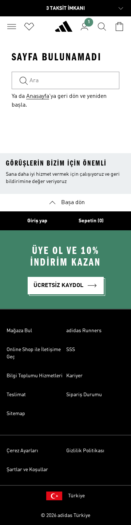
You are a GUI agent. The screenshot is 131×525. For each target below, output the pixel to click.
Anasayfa (37, 96)
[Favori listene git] (29, 26)
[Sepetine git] (119, 26)
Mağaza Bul (19, 330)
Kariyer (74, 375)
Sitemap (16, 413)
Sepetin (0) (91, 220)
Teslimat (16, 394)
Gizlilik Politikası (85, 450)
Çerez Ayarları (22, 450)
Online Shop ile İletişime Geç (34, 353)
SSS (70, 349)
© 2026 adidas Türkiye (65, 515)
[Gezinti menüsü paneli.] (11, 26)
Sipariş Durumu (84, 394)
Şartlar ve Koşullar (27, 469)
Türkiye (76, 495)
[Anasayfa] (63, 29)
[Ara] (102, 26)
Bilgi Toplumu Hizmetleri (35, 375)
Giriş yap (37, 220)
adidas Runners (84, 330)
